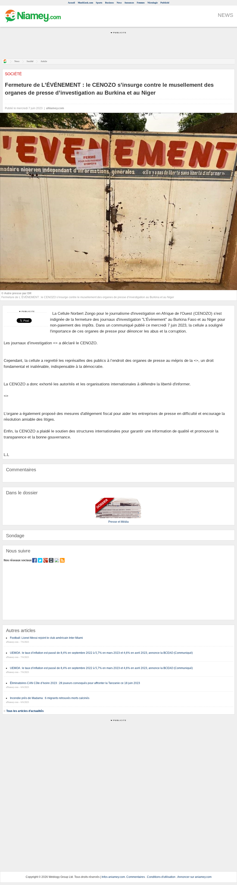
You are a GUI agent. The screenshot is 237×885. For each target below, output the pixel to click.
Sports (99, 2)
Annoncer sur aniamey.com (194, 877)
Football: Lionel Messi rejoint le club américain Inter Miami (46, 637)
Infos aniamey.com (113, 877)
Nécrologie (152, 2)
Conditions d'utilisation (161, 877)
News (119, 2)
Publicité (164, 2)
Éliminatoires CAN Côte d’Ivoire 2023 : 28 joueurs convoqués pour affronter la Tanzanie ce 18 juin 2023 (75, 683)
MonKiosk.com (85, 2)
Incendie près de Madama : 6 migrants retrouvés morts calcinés (49, 698)
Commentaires (135, 877)
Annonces (129, 2)
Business (109, 2)
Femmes (141, 2)
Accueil (71, 2)
